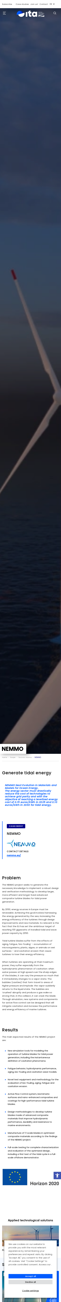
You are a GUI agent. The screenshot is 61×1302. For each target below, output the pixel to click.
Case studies (22, 4)
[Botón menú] (3, 13)
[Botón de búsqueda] (55, 13)
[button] (57, 1175)
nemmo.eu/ (14, 855)
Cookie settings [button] (30, 1290)
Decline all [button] (30, 1282)
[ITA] (30, 17)
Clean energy (16, 826)
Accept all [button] (30, 1276)
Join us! (34, 4)
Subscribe (7, 4)
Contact (44, 4)
